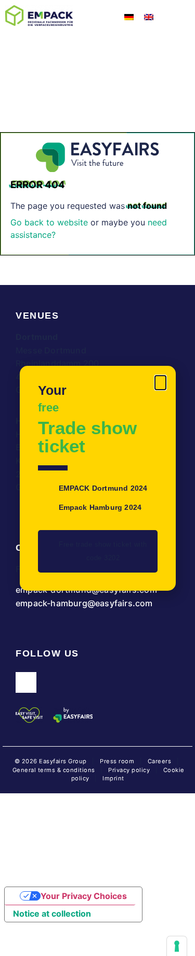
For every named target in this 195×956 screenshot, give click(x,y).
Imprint (113, 778)
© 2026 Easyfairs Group (51, 761)
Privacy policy (129, 770)
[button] (160, 382)
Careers (160, 761)
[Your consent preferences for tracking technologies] (177, 946)
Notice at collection (52, 913)
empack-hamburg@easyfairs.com (84, 603)
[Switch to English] (149, 16)
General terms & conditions (53, 770)
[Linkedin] (26, 682)
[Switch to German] (129, 16)
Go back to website (49, 222)
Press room (116, 761)
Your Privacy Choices (84, 896)
